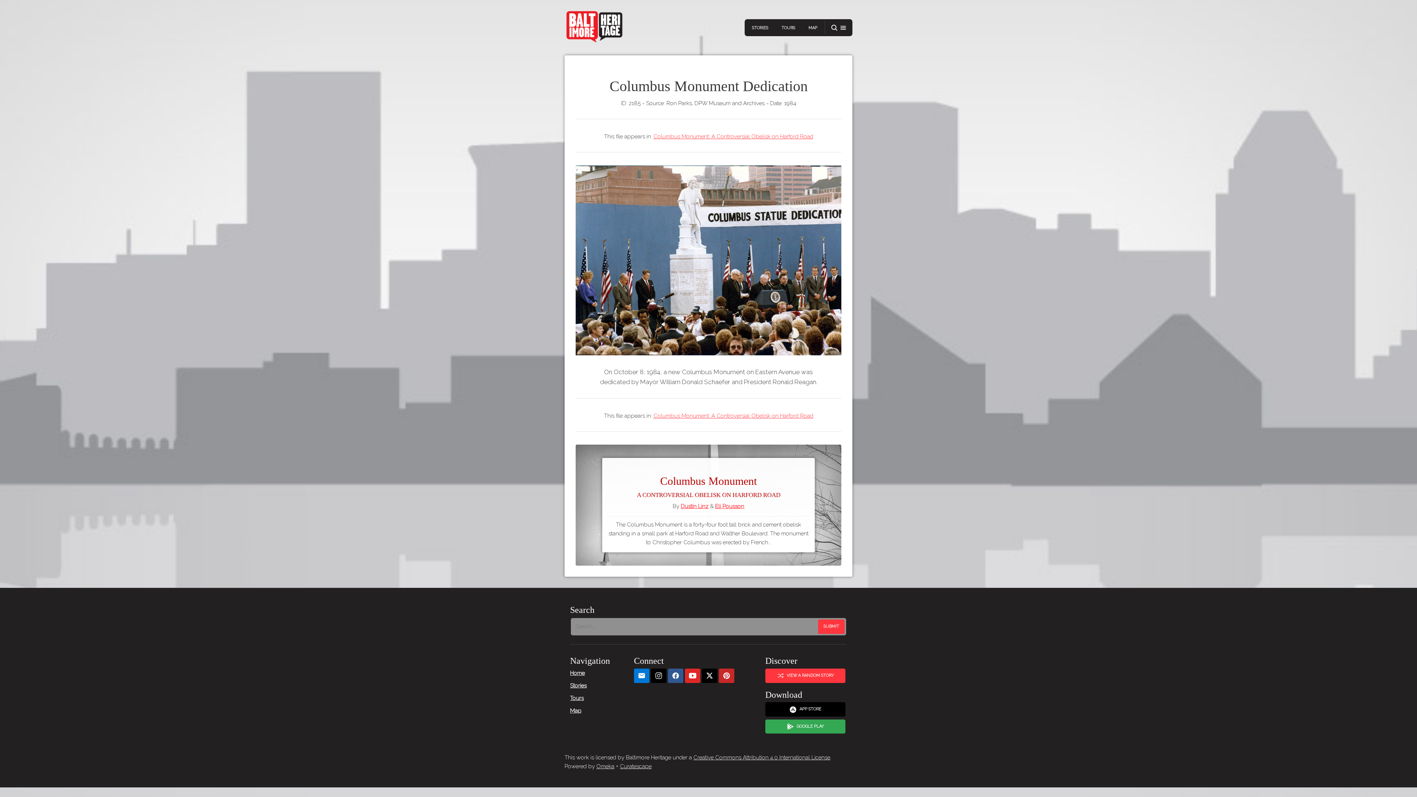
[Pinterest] (726, 676)
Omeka (605, 766)
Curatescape (636, 766)
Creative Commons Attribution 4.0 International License (761, 757)
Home (577, 673)
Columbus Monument (708, 487)
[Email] (641, 676)
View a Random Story (810, 675)
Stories (760, 27)
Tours (788, 27)
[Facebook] (675, 676)
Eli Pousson (729, 506)
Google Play (810, 726)
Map (813, 27)
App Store (810, 709)
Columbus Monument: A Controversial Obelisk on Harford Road (733, 136)
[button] (839, 28)
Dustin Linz (694, 506)
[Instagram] (658, 676)
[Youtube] (692, 676)
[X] (709, 676)
